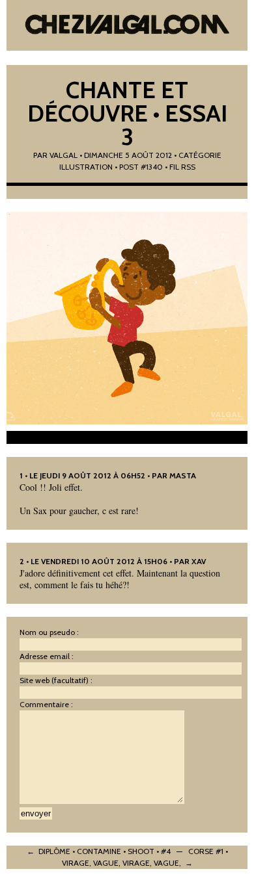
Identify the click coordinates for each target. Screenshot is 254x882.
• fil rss (180, 167)
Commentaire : (46, 704)
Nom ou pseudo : (49, 632)
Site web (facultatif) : (56, 680)
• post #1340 (139, 167)
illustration (86, 167)
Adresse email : (47, 656)
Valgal (63, 155)
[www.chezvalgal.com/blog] (127, 26)
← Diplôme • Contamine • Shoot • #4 (99, 851)
